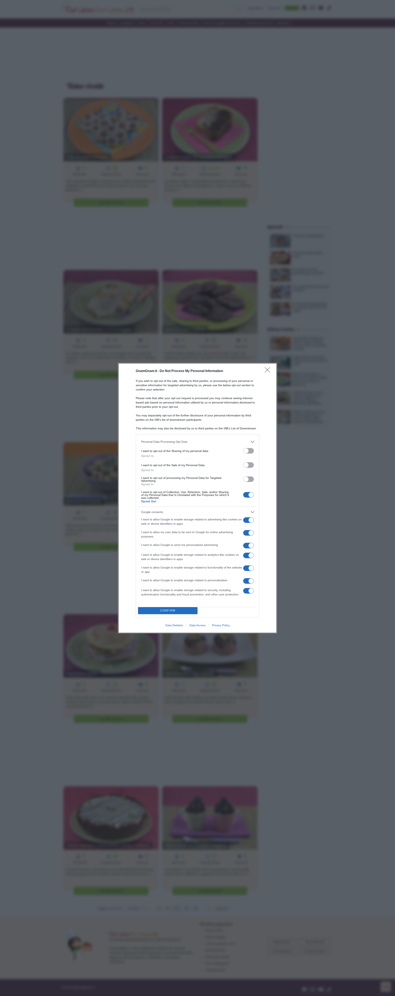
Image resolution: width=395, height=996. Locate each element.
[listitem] (197, 442)
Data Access (197, 625)
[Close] (269, 371)
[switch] (248, 451)
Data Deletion (174, 625)
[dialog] (197, 498)
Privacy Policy (221, 625)
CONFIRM (167, 610)
